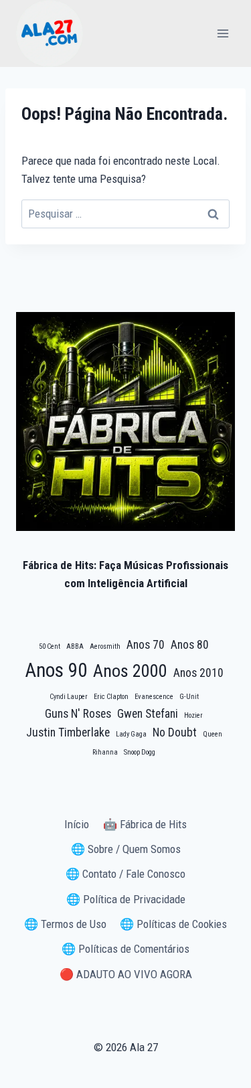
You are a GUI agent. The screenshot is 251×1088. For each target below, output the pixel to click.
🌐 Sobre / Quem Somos (126, 849)
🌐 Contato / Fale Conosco (125, 873)
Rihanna (105, 752)
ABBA (75, 646)
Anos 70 (146, 644)
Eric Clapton (111, 696)
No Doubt (175, 732)
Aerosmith (105, 646)
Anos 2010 (198, 673)
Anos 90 (56, 670)
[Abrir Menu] (222, 33)
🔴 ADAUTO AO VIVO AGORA (126, 974)
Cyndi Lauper (69, 696)
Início (76, 824)
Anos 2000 (130, 671)
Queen (212, 734)
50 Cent (49, 646)
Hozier (193, 715)
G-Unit (189, 696)
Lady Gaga (131, 734)
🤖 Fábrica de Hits (145, 824)
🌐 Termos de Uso (65, 924)
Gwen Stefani (147, 713)
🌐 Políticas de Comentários (125, 948)
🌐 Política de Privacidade (125, 899)
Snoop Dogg (139, 752)
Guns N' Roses (78, 713)
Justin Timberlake (68, 732)
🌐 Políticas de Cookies (173, 924)
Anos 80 (190, 644)
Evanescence (154, 696)
